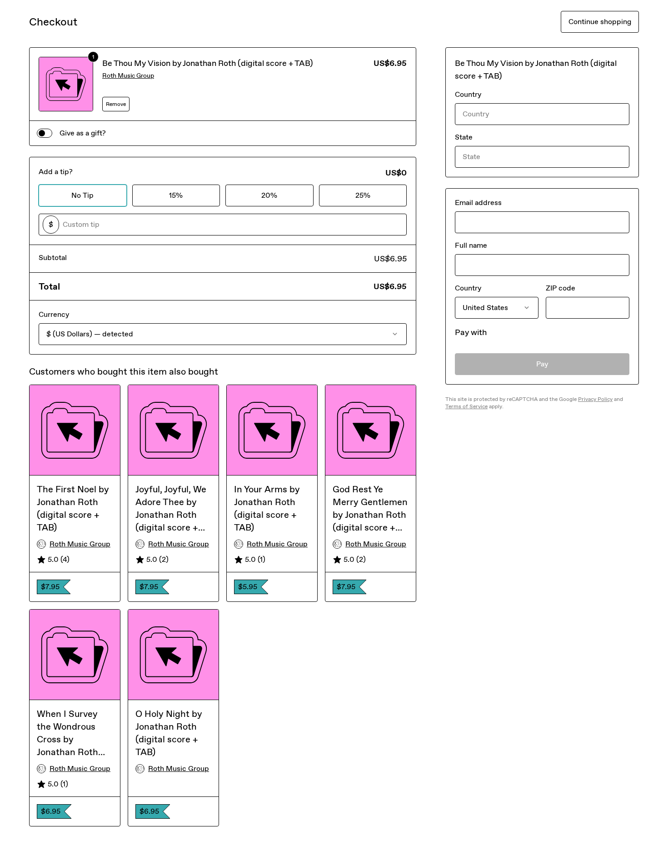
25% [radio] (362, 195)
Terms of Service (466, 406)
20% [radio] (269, 195)
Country (468, 94)
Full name (471, 245)
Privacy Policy (595, 399)
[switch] (44, 133)
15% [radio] (176, 195)
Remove (116, 104)
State (464, 137)
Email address (478, 202)
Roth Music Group (128, 76)
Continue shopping (599, 21)
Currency (54, 314)
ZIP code (560, 288)
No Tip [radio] (82, 195)
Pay (542, 364)
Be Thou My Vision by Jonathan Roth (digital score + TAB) (207, 63)
